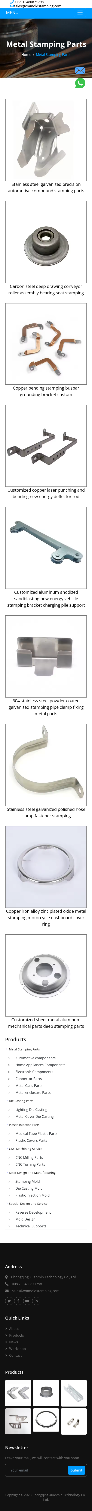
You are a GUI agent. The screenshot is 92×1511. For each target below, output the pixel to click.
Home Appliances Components (40, 1065)
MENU (12, 12)
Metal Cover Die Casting (34, 1116)
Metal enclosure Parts (33, 1092)
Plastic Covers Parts (31, 1140)
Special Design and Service (28, 1204)
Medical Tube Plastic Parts (36, 1133)
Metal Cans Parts (29, 1085)
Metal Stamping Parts (24, 1049)
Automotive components (35, 1058)
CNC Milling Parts (29, 1157)
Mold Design (25, 1219)
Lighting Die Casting (31, 1109)
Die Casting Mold (29, 1188)
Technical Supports (30, 1226)
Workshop (17, 1348)
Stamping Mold (27, 1181)
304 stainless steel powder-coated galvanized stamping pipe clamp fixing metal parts (46, 707)
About (14, 1328)
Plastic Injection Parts (24, 1125)
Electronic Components (34, 1071)
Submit (76, 1470)
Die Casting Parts (21, 1101)
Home (26, 54)
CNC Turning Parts (30, 1164)
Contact (15, 1355)
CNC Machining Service (25, 1149)
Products (16, 1335)
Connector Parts (28, 1078)
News (13, 1342)
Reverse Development (33, 1212)
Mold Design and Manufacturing (32, 1173)
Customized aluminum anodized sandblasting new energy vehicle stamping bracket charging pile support (46, 598)
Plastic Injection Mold (32, 1195)
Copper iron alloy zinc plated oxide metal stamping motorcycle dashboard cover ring (46, 917)
